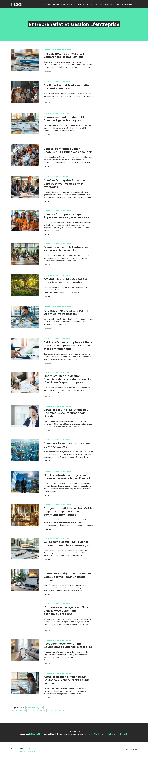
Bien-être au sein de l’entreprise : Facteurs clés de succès (66, 249)
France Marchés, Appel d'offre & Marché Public (108, 734)
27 (29, 710)
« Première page (33, 707)
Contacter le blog (17, 751)
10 (51, 707)
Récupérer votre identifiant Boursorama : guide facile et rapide (68, 645)
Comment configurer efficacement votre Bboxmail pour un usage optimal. (67, 577)
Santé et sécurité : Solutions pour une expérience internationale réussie (66, 413)
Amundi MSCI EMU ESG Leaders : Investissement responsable (66, 280)
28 (33, 710)
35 (60, 710)
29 (37, 710)
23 (13, 710)
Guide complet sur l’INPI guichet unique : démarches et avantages (66, 543)
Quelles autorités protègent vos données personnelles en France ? (67, 477)
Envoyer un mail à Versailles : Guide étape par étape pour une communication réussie (68, 511)
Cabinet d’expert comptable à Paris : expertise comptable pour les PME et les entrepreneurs (69, 345)
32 (48, 710)
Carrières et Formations (124, 4)
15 (55, 707)
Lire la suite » (49, 71)
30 (41, 710)
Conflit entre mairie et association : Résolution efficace (68, 87)
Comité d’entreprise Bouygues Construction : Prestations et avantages (64, 183)
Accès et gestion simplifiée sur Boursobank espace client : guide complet (66, 680)
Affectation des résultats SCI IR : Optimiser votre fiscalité (66, 312)
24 (17, 710)
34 (56, 710)
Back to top (130, 749)
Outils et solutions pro (104, 4)
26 (25, 710)
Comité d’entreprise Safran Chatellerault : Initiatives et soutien (68, 150)
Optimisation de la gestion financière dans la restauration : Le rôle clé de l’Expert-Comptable (67, 379)
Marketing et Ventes (85, 4)
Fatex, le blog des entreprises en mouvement (40, 749)
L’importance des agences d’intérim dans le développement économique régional (68, 610)
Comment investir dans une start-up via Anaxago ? (67, 445)
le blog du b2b (35, 734)
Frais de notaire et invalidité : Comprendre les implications (64, 55)
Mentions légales (30, 751)
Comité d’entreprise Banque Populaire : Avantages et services (66, 215)
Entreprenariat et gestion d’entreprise (60, 4)
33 (52, 710)
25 (21, 710)
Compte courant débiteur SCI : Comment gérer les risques (64, 118)
